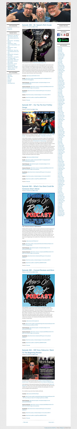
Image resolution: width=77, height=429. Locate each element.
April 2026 (60, 51)
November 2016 (61, 198)
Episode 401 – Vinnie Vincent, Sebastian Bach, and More (14, 45)
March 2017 (60, 192)
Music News (10, 76)
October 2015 (61, 215)
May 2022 (60, 108)
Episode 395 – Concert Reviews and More (38, 270)
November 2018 (61, 165)
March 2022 (60, 111)
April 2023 (60, 93)
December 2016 (61, 196)
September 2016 (61, 200)
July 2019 (60, 154)
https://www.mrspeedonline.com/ (39, 62)
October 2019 (61, 150)
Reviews (9, 81)
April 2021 (60, 126)
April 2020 (60, 142)
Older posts (25, 422)
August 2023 (60, 88)
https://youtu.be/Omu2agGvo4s (33, 320)
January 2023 (61, 97)
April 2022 (60, 110)
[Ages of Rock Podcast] (38, 21)
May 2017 (60, 189)
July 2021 (60, 122)
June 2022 (60, 107)
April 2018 (60, 175)
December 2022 (61, 99)
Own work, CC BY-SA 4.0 (46, 135)
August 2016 (60, 202)
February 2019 (61, 161)
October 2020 (61, 134)
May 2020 (60, 141)
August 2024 (60, 72)
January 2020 (61, 146)
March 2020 (60, 143)
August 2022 (60, 104)
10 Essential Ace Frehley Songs (39, 140)
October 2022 (61, 101)
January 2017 (61, 195)
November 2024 (61, 68)
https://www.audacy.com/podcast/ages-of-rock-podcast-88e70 (38, 94)
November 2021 (61, 116)
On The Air (10, 28)
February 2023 (61, 96)
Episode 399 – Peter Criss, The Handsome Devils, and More (13, 51)
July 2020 (60, 138)
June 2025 (60, 61)
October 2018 (61, 166)
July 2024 (60, 73)
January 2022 (61, 114)
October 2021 (61, 118)
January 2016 (61, 211)
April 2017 (60, 191)
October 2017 (61, 183)
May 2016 (60, 206)
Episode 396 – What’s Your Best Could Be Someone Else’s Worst (13, 61)
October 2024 (61, 69)
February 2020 (61, 145)
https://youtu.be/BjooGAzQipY (32, 157)
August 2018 (60, 169)
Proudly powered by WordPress (50, 427)
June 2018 (60, 172)
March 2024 (60, 78)
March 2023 (60, 95)
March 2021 (60, 127)
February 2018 (61, 177)
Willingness (62, 427)
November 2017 (61, 181)
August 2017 (60, 185)
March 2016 (60, 208)
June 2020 (60, 139)
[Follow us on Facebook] (58, 34)
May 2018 (60, 173)
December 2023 (61, 82)
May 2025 (60, 62)
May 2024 (60, 76)
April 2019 (60, 158)
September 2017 (61, 184)
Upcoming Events (11, 83)
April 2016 (60, 207)
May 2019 (60, 157)
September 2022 (61, 103)
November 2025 (61, 55)
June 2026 (60, 49)
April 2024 (60, 77)
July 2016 (60, 203)
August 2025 (60, 58)
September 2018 (61, 168)
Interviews (10, 75)
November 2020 (61, 133)
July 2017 (60, 187)
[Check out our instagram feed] (67, 34)
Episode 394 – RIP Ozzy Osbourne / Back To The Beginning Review (12, 68)
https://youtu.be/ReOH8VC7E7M (33, 75)
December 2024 (61, 66)
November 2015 (61, 214)
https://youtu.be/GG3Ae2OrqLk (33, 393)
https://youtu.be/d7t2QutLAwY (32, 241)
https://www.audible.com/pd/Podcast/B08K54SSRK (36, 97)
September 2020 (61, 135)
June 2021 (60, 123)
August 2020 (60, 137)
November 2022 (61, 100)
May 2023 (60, 92)
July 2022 (60, 105)
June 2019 (60, 156)
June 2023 (60, 91)
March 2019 (60, 160)
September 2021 (61, 119)
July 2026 (60, 47)
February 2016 (61, 210)
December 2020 (61, 131)
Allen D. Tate (35, 26)
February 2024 (61, 80)
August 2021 (60, 120)
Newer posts (52, 422)
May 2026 (60, 50)
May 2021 (60, 124)
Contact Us (10, 29)
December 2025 (61, 54)
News (9, 77)
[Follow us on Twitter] (61, 34)
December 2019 (61, 147)
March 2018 (60, 176)
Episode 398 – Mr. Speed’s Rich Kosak (37, 25)
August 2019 (60, 153)
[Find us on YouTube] (64, 34)
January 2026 (61, 53)
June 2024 (60, 74)
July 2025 (60, 59)
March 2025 (60, 63)
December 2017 (61, 180)
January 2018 (61, 179)
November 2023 (61, 84)
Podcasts (28, 100)
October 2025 (61, 57)
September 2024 (61, 70)
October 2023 (61, 85)
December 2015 (61, 212)
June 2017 (60, 188)
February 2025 (61, 65)
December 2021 (61, 115)
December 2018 (61, 164)
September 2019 (61, 152)
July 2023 (60, 89)
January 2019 (61, 162)
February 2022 (61, 112)
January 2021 (61, 130)
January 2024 (61, 81)
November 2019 (61, 149)
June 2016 (60, 204)
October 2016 (61, 199)
